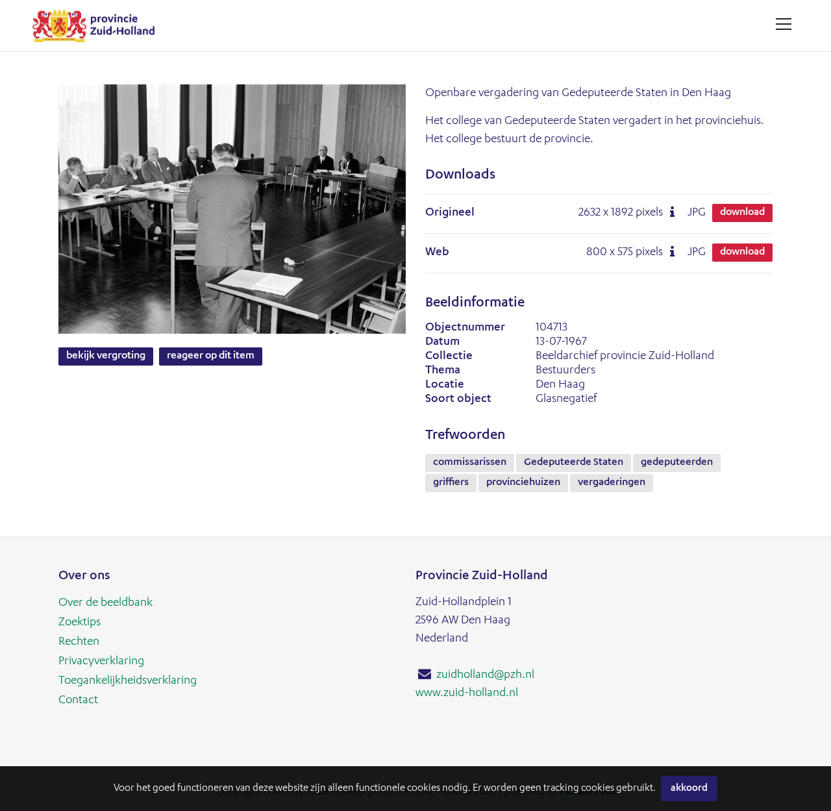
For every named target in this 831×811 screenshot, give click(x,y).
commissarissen (469, 463)
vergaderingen (611, 483)
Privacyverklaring (101, 661)
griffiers (451, 483)
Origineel (450, 212)
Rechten (78, 642)
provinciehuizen (523, 483)
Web (437, 252)
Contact (78, 700)
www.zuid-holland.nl (467, 693)
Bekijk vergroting (105, 356)
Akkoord (689, 788)
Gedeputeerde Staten (573, 463)
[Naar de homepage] (98, 25)
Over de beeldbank (105, 603)
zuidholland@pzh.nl (485, 675)
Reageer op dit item (210, 356)
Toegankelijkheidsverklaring (127, 681)
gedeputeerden (677, 463)
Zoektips (79, 622)
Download (742, 213)
